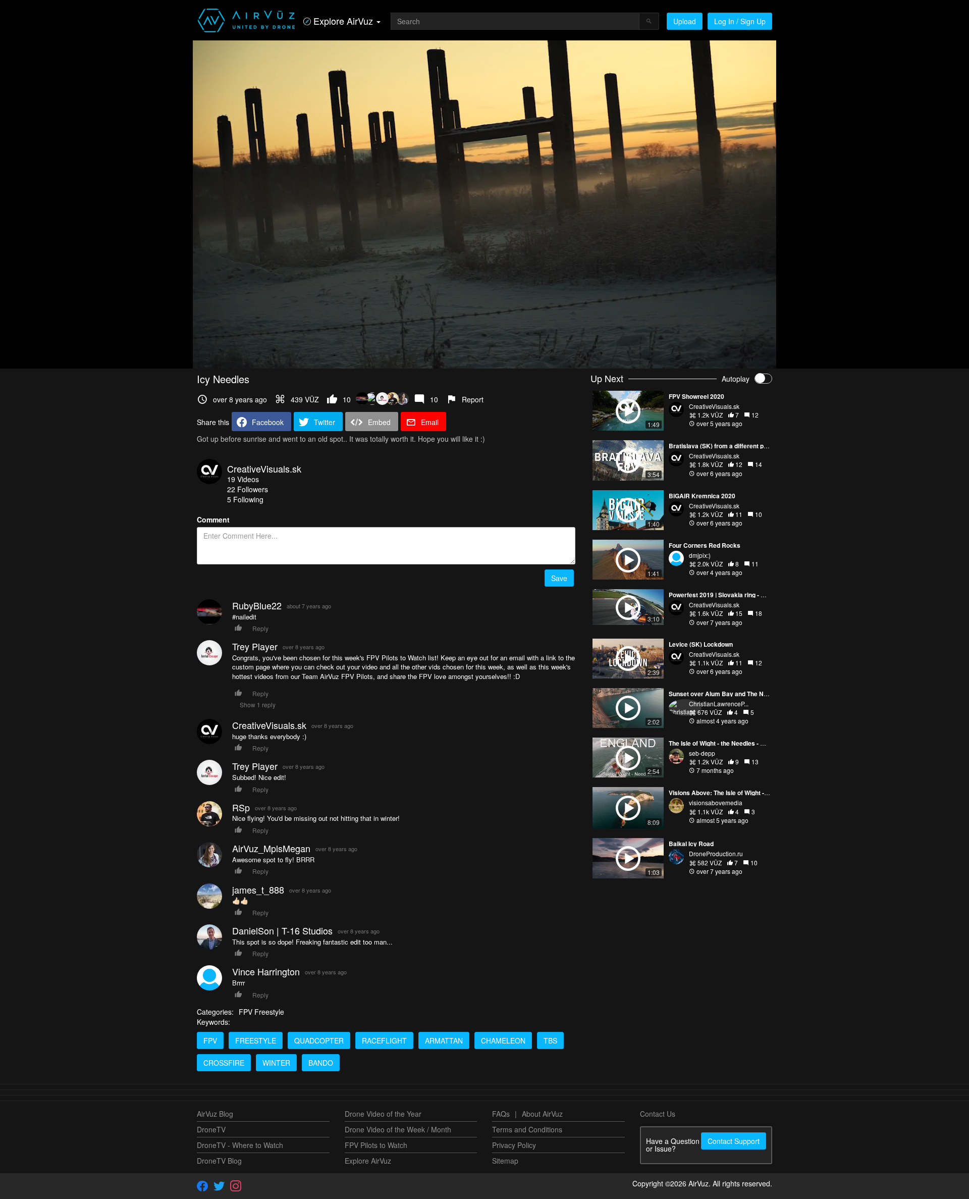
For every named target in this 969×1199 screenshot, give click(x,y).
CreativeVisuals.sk (264, 468)
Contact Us (657, 1114)
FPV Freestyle (261, 1012)
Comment (213, 519)
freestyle (255, 1040)
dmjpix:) (700, 555)
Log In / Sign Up (740, 21)
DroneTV (211, 1129)
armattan (444, 1040)
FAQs (501, 1114)
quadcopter (319, 1040)
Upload (684, 21)
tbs (550, 1040)
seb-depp (702, 753)
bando (320, 1063)
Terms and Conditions (527, 1129)
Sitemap (505, 1161)
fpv (210, 1040)
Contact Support (734, 1141)
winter (276, 1063)
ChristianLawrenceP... (718, 703)
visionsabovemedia (715, 802)
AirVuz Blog (215, 1114)
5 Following (245, 499)
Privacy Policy (514, 1145)
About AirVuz (542, 1114)
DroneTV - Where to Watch (240, 1145)
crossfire (223, 1063)
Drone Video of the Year (383, 1114)
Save (559, 578)
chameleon (503, 1040)
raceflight (384, 1040)
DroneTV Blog (219, 1161)
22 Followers (247, 489)
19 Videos (243, 479)
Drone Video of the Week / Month (398, 1129)
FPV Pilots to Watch (376, 1145)
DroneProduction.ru (716, 853)
